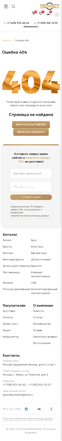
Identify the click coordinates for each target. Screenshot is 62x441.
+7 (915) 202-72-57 (47, 23)
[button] (40, 14)
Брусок (7, 246)
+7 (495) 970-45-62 (18, 23)
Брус (34, 240)
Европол (36, 266)
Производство (42, 324)
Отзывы (37, 330)
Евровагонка (39, 253)
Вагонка (8, 253)
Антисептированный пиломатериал (44, 291)
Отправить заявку (31, 197)
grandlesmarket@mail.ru (18, 395)
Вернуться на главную (31, 125)
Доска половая (40, 259)
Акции (6, 330)
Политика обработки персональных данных (28, 419)
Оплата (8, 317)
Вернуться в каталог (31, 132)
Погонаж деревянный (16, 289)
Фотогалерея (42, 343)
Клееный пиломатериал (40, 274)
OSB (33, 283)
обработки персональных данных (30, 216)
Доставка (9, 311)
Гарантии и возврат (45, 337)
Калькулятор (11, 337)
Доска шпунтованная (16, 266)
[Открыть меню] (57, 15)
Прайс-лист (10, 324)
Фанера (8, 283)
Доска (7, 240)
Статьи (37, 317)
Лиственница (11, 272)
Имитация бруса (13, 259)
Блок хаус (37, 246)
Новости (38, 311)
